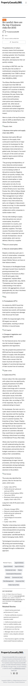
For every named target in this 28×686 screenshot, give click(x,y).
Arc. (11, 680)
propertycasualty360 (13, 31)
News (4, 20)
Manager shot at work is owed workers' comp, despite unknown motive (14, 634)
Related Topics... (8, 562)
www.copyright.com (19, 596)
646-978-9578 (12, 664)
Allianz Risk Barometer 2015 (14, 82)
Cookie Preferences (20, 682)
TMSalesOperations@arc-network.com (12, 599)
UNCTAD (14, 66)
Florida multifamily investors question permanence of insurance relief (13, 617)
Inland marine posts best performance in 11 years (12, 611)
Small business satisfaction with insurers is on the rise (13, 628)
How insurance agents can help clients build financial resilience (14, 640)
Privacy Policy (11, 682)
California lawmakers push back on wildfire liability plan (12, 623)
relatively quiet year (15, 253)
